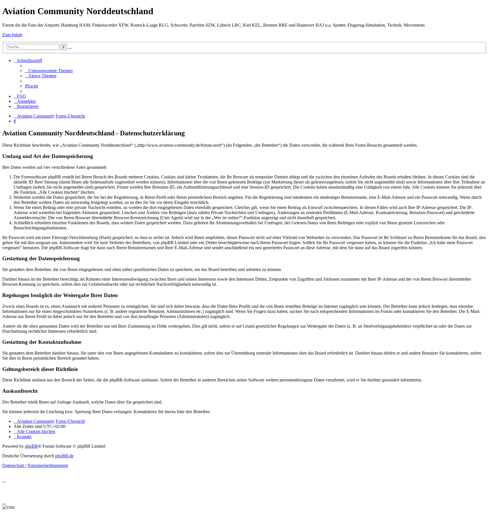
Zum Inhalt (12, 34)
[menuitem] (49, 70)
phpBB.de (64, 455)
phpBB (31, 446)
